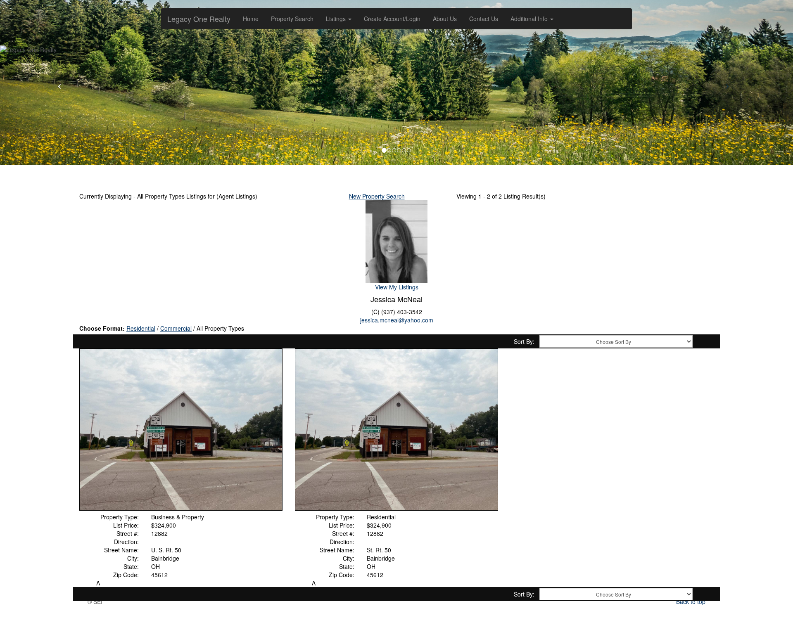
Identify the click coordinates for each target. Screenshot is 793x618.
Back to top (690, 601)
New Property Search (377, 196)
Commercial (176, 328)
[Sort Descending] (700, 342)
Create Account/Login (392, 18)
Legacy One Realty (198, 18)
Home (251, 18)
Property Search (292, 18)
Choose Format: (102, 328)
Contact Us (483, 18)
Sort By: (524, 341)
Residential (140, 328)
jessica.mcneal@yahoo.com (396, 320)
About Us (445, 18)
